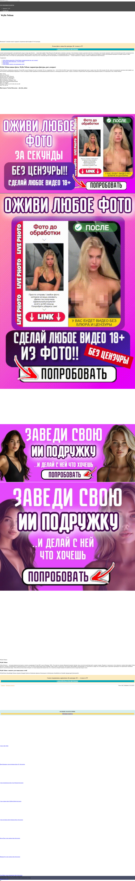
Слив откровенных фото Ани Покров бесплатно (11, 782)
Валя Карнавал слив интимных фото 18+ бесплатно (12, 764)
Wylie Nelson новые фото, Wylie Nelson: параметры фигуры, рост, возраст (20, 60)
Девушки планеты (67, 713)
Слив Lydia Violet (4, 745)
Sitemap (2, 879)
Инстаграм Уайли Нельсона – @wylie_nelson (13, 61)
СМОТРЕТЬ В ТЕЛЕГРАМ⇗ (67, 49)
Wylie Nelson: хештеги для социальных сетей (13, 64)
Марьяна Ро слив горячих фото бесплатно (10, 856)
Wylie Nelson (6, 62)
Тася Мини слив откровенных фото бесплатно (11, 875)
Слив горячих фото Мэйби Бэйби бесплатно (10, 801)
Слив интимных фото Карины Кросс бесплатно (11, 819)
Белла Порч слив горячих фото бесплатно (10, 838)
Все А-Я (6, 879)
